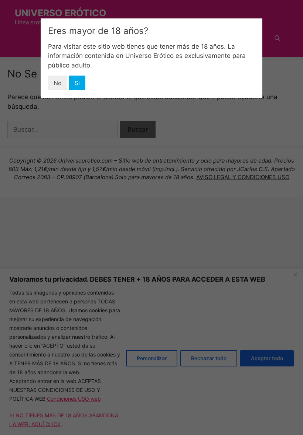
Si (77, 83)
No (58, 83)
